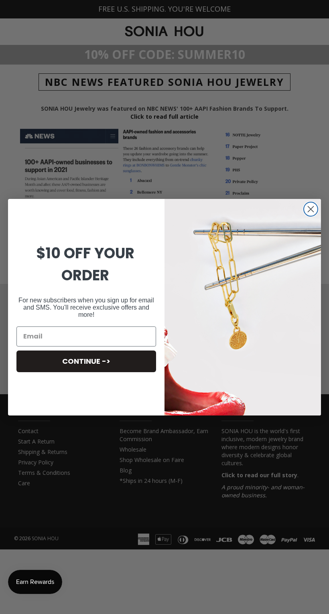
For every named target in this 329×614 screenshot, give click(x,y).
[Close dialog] (311, 209)
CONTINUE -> (86, 361)
